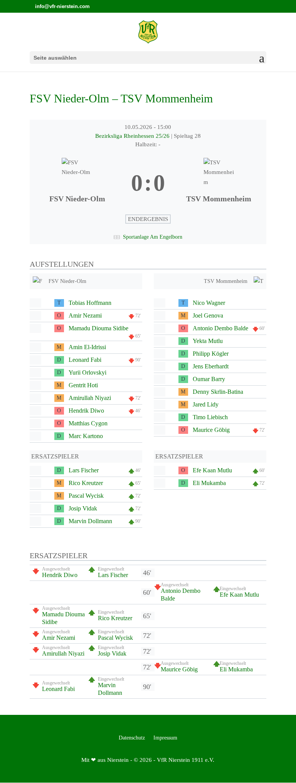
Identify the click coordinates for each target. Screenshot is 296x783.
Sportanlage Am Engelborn (152, 237)
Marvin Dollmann (90, 521)
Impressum (165, 738)
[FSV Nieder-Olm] (77, 183)
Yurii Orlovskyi (87, 372)
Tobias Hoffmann (90, 302)
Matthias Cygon (88, 423)
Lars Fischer (84, 470)
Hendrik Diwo (86, 410)
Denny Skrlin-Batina (218, 391)
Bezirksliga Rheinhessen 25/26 (133, 136)
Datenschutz (132, 738)
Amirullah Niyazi (90, 398)
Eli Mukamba (209, 483)
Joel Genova (208, 315)
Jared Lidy (206, 404)
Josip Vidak (83, 508)
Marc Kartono (86, 436)
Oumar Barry (209, 379)
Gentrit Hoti (83, 385)
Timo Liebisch (210, 417)
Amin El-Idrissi (87, 347)
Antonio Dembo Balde (220, 328)
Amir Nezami (85, 315)
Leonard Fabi (85, 359)
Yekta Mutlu (208, 341)
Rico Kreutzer (86, 483)
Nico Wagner (209, 302)
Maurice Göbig (211, 430)
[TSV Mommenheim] (218, 183)
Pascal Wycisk (86, 495)
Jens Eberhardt (211, 366)
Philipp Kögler (211, 353)
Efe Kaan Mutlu (212, 470)
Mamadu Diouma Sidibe (98, 328)
